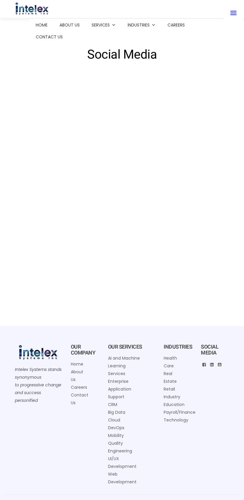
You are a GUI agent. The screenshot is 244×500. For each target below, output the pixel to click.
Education (174, 404)
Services (101, 25)
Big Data (116, 412)
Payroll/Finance (179, 412)
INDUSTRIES (139, 25)
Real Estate (170, 377)
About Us (70, 25)
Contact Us (49, 37)
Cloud (114, 420)
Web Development (122, 478)
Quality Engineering (120, 447)
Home (42, 25)
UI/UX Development (122, 462)
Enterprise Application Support (119, 389)
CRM (112, 404)
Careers (176, 25)
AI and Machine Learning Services (124, 366)
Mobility (116, 435)
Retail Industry (172, 393)
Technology (176, 420)
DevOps (116, 428)
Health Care (170, 362)
